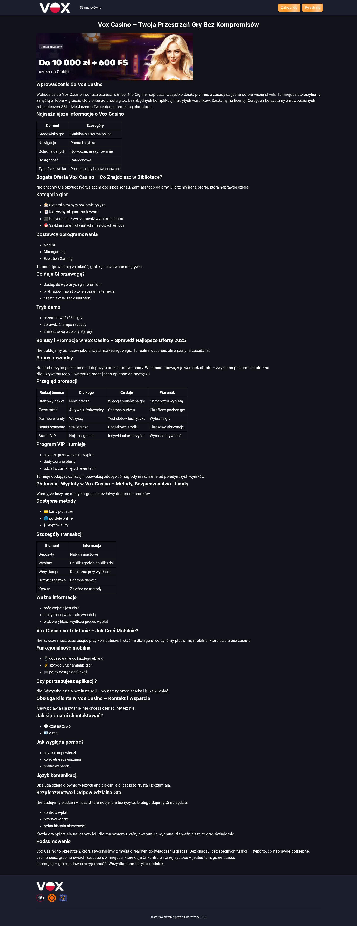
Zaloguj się (289, 8)
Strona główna (90, 7)
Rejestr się (312, 8)
